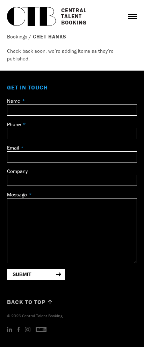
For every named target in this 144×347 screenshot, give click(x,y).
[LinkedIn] (9, 330)
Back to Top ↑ (30, 302)
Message (17, 194)
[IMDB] (41, 330)
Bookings (17, 36)
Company (17, 171)
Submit (22, 274)
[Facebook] (18, 330)
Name (13, 100)
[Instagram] (27, 330)
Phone (14, 124)
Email (13, 147)
